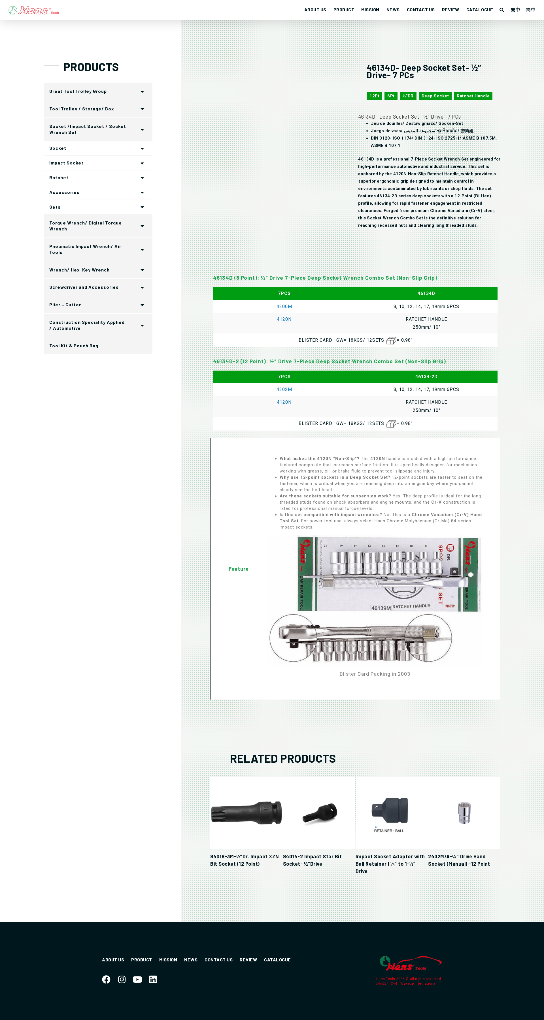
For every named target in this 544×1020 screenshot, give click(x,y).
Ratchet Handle (473, 96)
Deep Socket (435, 96)
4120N (284, 319)
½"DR (408, 96)
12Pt (374, 96)
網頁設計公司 (387, 983)
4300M (284, 306)
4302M (284, 389)
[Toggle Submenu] (142, 91)
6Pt (391, 96)
